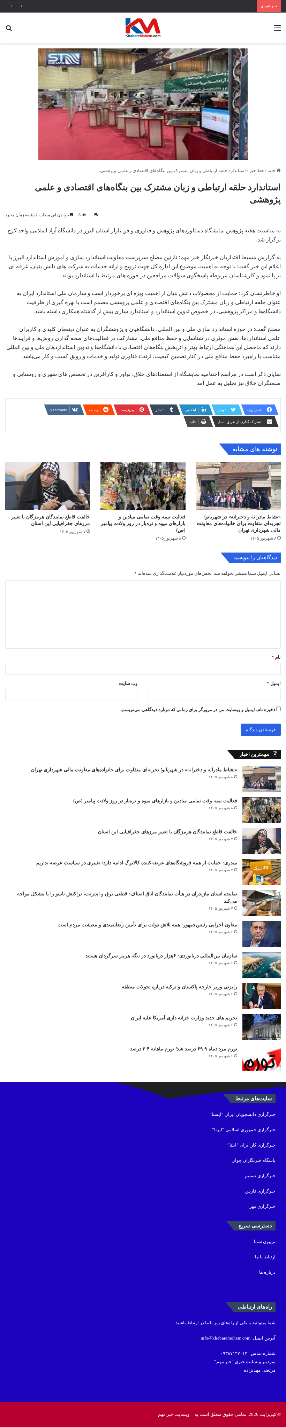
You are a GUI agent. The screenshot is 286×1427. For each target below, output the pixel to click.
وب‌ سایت (128, 683)
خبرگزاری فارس (260, 1191)
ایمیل (274, 683)
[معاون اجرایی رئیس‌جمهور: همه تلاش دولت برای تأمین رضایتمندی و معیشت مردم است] (261, 934)
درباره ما (267, 1272)
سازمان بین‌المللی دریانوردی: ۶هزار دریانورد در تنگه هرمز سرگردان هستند (161, 955)
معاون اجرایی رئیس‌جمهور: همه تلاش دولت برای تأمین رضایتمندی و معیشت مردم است (147, 924)
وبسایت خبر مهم (173, 1414)
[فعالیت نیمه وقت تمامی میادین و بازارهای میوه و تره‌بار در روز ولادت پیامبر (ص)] (142, 486)
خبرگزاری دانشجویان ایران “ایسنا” (243, 1114)
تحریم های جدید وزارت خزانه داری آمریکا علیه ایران (184, 1017)
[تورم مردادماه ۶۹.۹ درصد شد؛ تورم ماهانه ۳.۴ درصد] (261, 1058)
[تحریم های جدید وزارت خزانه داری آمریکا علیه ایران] (261, 1027)
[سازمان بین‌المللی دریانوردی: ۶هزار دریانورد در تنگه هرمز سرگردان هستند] (261, 965)
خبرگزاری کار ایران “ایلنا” (251, 1145)
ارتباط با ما (265, 1256)
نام (276, 657)
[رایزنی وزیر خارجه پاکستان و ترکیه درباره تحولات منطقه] (261, 996)
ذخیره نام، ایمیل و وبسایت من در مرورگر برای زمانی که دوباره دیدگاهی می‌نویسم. (198, 709)
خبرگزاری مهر (262, 1206)
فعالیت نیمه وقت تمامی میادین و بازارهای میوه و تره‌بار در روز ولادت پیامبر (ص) (143, 523)
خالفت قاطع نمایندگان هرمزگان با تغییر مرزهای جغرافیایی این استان (189, 6)
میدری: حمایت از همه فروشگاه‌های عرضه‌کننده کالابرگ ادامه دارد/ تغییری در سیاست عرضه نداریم (136, 862)
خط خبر (256, 170)
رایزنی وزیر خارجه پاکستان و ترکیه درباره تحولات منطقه (179, 986)
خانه (272, 170)
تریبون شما (265, 1241)
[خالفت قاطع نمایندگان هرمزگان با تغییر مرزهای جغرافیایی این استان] (47, 486)
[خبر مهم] (143, 27)
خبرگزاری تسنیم (260, 1175)
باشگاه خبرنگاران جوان (254, 1160)
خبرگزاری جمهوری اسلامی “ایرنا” (244, 1129)
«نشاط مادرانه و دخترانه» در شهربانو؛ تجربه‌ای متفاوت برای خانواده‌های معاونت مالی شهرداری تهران (239, 523)
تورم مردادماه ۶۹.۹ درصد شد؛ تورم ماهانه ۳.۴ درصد (183, 1048)
